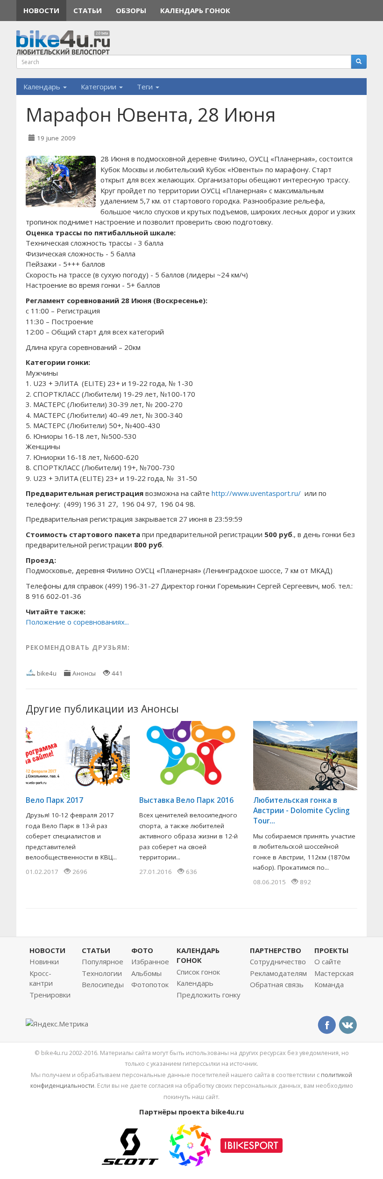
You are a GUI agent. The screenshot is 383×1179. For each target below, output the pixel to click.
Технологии (102, 973)
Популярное (102, 961)
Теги (146, 86)
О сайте (327, 961)
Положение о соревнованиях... (77, 621)
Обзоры (131, 10)
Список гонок (198, 971)
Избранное (150, 961)
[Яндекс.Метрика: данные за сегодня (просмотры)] (57, 1024)
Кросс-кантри (41, 978)
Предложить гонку (209, 994)
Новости (41, 10)
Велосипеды (103, 984)
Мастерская (334, 973)
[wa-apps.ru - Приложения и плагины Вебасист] (190, 1144)
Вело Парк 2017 (54, 800)
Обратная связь (277, 984)
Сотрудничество (278, 961)
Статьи (87, 10)
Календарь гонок (195, 10)
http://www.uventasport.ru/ (256, 493)
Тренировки (50, 994)
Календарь (42, 86)
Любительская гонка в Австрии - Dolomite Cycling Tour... (301, 810)
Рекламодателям (278, 973)
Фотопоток (150, 984)
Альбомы (146, 973)
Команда (329, 984)
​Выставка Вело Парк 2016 (186, 800)
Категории (99, 86)
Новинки (44, 961)
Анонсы (84, 673)
